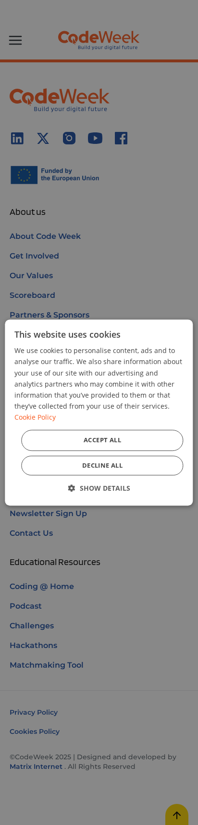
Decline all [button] (102, 465)
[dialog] (99, 412)
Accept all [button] (102, 440)
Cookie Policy (35, 417)
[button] (99, 488)
